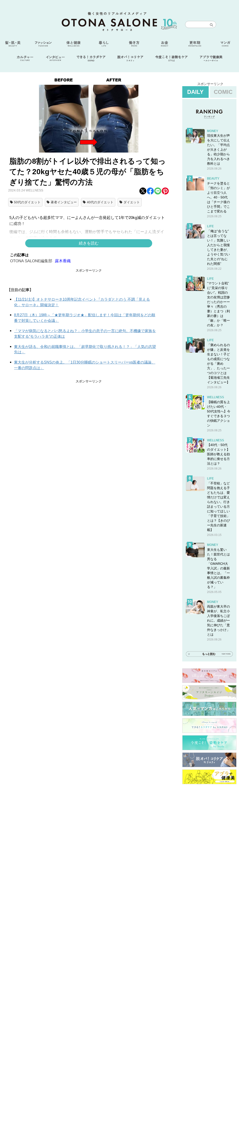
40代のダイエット (100, 202)
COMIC (223, 92)
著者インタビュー (64, 202)
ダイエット (131, 202)
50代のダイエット (27, 202)
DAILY (195, 92)
